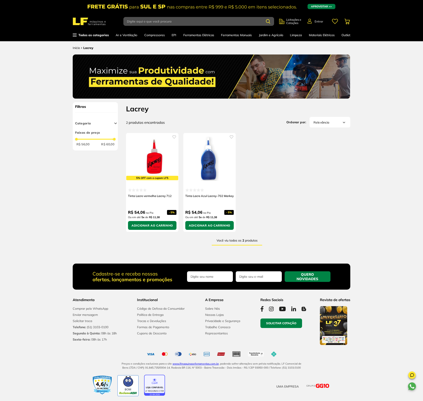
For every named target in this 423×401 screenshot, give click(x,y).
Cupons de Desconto (152, 333)
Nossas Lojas (214, 315)
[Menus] (335, 21)
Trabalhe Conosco (217, 327)
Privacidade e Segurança (222, 321)
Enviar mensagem (85, 315)
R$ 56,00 (83, 144)
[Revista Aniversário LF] (333, 343)
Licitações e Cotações (293, 21)
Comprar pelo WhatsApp (90, 309)
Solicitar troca (82, 321)
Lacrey (88, 48)
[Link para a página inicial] (76, 48)
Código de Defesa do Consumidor (161, 309)
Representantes (216, 333)
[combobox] (201, 21)
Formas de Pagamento (153, 327)
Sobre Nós (212, 309)
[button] (412, 375)
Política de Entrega (150, 315)
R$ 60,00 (107, 144)
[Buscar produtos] (268, 21)
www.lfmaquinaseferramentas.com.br (196, 363)
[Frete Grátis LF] (211, 6)
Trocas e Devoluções (151, 321)
